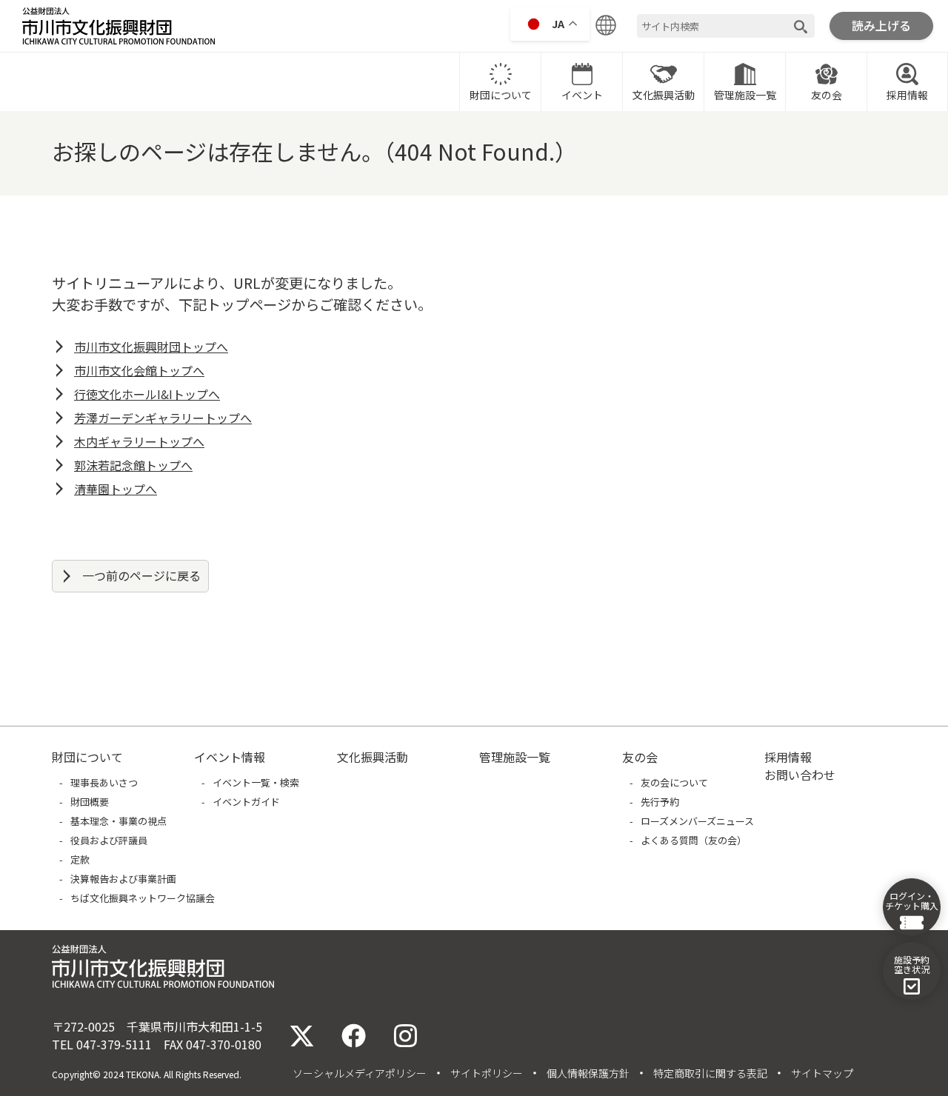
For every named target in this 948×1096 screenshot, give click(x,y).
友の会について (674, 782)
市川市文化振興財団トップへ (151, 346)
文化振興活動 (663, 94)
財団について (501, 94)
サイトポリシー (486, 1073)
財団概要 (89, 801)
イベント (582, 94)
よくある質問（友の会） (694, 840)
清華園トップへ (115, 489)
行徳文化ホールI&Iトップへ (147, 394)
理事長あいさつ (104, 782)
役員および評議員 (108, 840)
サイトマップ (822, 1073)
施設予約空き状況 (911, 964)
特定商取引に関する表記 (710, 1073)
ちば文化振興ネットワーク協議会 (142, 898)
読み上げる (881, 25)
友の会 (826, 94)
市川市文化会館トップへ (139, 370)
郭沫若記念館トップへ (133, 465)
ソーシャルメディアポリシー (360, 1073)
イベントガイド (246, 801)
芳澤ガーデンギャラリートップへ (163, 418)
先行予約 (660, 801)
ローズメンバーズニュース (697, 821)
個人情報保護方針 (588, 1073)
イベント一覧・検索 (256, 782)
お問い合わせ (799, 774)
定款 (80, 859)
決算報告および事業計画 (123, 878)
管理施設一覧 (745, 94)
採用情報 (907, 94)
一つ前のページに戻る (141, 575)
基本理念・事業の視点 (118, 821)
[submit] (800, 26)
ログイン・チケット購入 (911, 900)
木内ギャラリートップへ (139, 441)
